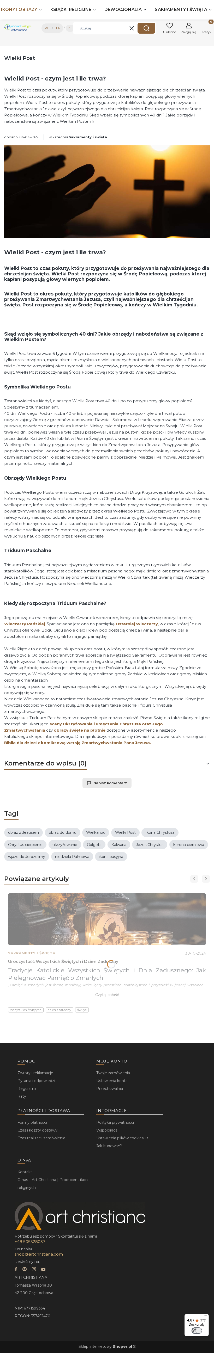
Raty (21, 1096)
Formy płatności (32, 1122)
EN (58, 28)
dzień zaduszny (59, 1010)
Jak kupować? (109, 1146)
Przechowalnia (109, 1088)
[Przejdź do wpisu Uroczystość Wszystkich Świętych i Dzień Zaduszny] (107, 919)
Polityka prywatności (115, 1122)
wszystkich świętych (25, 1010)
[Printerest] (24, 1269)
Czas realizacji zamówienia (41, 1138)
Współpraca (106, 1130)
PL (47, 28)
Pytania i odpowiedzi (36, 1080)
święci (82, 1010)
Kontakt (24, 1172)
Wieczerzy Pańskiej (24, 623)
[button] (146, 28)
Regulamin (27, 1088)
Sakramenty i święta (88, 137)
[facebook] (16, 1269)
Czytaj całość (107, 994)
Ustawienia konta (112, 1080)
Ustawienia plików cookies (120, 1138)
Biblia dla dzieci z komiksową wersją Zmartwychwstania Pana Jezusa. (77, 742)
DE (70, 28)
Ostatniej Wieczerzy (137, 623)
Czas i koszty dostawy (37, 1130)
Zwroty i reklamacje (35, 1073)
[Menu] (206, 1317)
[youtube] (43, 1269)
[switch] (197, 1330)
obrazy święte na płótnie (79, 730)
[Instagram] (34, 1269)
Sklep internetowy (105, 1346)
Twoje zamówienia (113, 1073)
